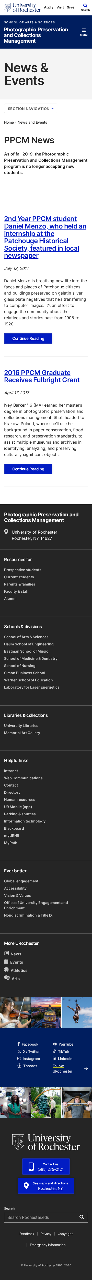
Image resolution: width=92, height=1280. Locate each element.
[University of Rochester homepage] (22, 7)
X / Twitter (31, 1051)
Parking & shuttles (20, 813)
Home (9, 122)
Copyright (65, 1233)
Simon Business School (24, 672)
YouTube (66, 1044)
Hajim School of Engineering (29, 644)
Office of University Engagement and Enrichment (36, 905)
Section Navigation (29, 108)
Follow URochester (62, 1068)
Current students (19, 576)
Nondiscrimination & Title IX (28, 915)
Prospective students (22, 569)
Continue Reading (28, 338)
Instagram (31, 1058)
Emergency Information (48, 1244)
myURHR (11, 835)
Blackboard (14, 828)
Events (16, 962)
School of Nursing (20, 665)
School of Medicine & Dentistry (30, 658)
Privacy (46, 1233)
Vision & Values (17, 895)
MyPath (10, 842)
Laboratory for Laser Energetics (32, 687)
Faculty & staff (16, 591)
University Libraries (21, 725)
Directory (12, 792)
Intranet (11, 770)
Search (9, 1208)
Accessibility (15, 888)
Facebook (30, 1044)
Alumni (10, 598)
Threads (30, 1065)
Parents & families (19, 584)
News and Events (32, 122)
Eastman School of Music (26, 651)
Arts (16, 978)
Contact (11, 785)
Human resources (19, 799)
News (16, 954)
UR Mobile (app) (18, 806)
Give (70, 7)
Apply (48, 7)
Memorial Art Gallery (22, 732)
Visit (60, 7)
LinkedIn (65, 1058)
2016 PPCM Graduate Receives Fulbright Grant (42, 376)
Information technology (24, 821)
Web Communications (23, 777)
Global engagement (21, 881)
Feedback (26, 1233)
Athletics (19, 970)
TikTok (63, 1051)
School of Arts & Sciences (29, 22)
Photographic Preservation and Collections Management (36, 35)
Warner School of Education (28, 680)
